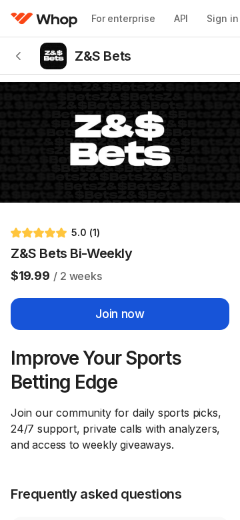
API (181, 18)
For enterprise (123, 18)
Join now (120, 314)
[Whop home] (44, 18)
